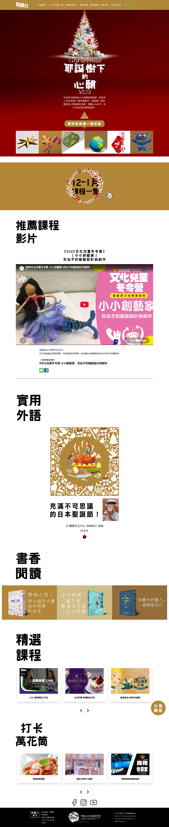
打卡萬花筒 (116, 5)
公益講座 (42, 5)
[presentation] (81, 710)
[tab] (27, 142)
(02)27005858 (48, 820)
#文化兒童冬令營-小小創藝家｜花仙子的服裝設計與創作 (73, 363)
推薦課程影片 (71, 5)
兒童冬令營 (128, 5)
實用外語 (84, 5)
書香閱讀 (94, 5)
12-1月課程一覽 (55, 5)
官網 (46, 817)
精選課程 (104, 5)
